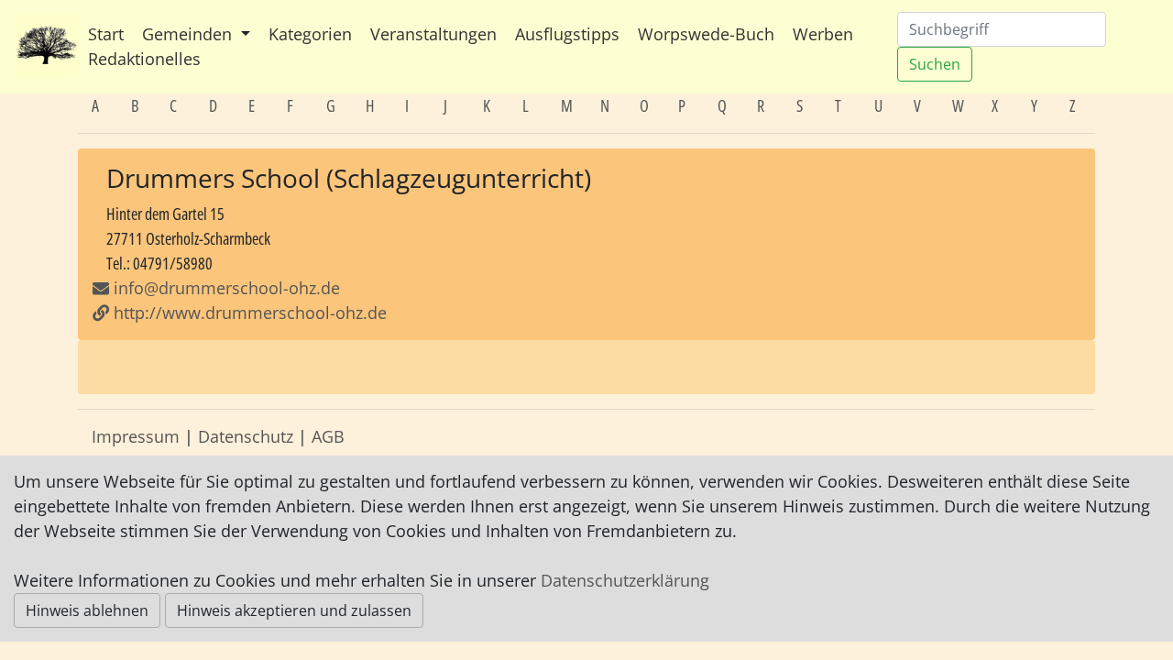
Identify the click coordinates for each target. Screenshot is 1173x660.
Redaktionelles (144, 59)
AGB (328, 436)
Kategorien (310, 34)
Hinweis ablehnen (87, 610)
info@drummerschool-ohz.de (227, 288)
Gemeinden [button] (189, 34)
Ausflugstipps (567, 34)
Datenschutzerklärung (625, 580)
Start (106, 34)
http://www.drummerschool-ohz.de (248, 313)
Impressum (136, 436)
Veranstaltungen (433, 34)
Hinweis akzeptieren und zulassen (294, 610)
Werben (823, 34)
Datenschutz (245, 436)
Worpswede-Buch (706, 34)
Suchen (934, 64)
